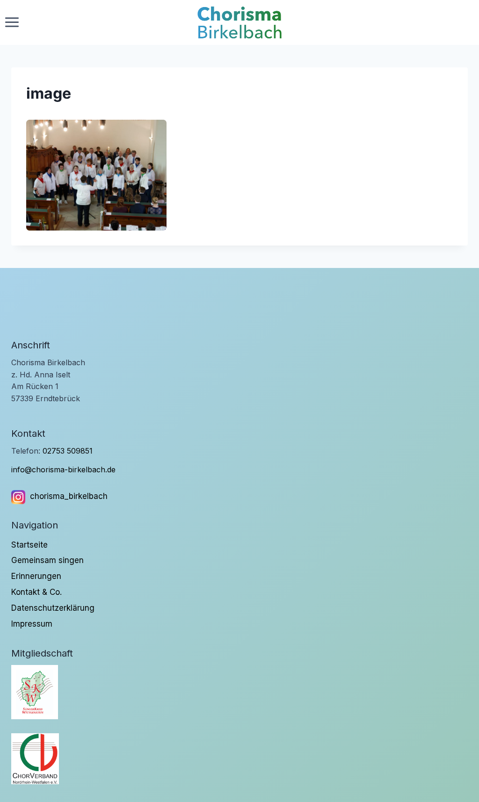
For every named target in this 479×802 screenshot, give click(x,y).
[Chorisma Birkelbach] (239, 22)
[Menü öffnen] (12, 22)
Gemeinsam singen (47, 560)
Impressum (31, 624)
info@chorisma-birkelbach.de (63, 469)
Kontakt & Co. (36, 592)
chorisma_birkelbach (69, 496)
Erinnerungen (36, 576)
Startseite (29, 544)
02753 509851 (68, 450)
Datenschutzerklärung (52, 608)
